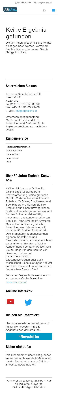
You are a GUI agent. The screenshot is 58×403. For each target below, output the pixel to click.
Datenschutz (13, 154)
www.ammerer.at (17, 282)
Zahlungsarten (14, 150)
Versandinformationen (18, 146)
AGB (9, 161)
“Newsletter (29, 336)
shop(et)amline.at (26, 111)
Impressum (12, 158)
